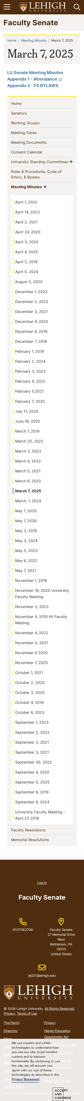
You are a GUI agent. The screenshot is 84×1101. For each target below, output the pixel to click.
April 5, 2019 (26, 261)
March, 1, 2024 (28, 500)
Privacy (9, 1013)
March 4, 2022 (28, 461)
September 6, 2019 (32, 792)
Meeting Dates (31, 132)
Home (11, 40)
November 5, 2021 (31, 642)
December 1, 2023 (31, 291)
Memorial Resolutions (37, 839)
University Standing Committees (39, 161)
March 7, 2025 (28, 490)
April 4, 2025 (26, 251)
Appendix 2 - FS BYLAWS (33, 85)
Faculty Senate (31, 22)
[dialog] (42, 1070)
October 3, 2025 (30, 692)
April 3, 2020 (26, 241)
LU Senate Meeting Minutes (35, 72)
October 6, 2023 (29, 712)
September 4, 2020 (32, 772)
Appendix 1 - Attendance (32, 79)
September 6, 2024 (32, 802)
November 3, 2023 (32, 606)
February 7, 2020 (30, 401)
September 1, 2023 (32, 722)
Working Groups (33, 122)
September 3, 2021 (32, 742)
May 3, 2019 (26, 530)
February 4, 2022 (30, 381)
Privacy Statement (25, 1079)
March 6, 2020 (28, 480)
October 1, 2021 (29, 672)
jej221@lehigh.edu (42, 971)
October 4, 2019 (29, 702)
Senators (26, 113)
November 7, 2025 (31, 662)
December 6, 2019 (31, 331)
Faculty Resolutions (35, 830)
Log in (42, 882)
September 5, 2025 (32, 782)
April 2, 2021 (26, 222)
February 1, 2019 (29, 351)
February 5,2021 (29, 391)
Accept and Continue (59, 1094)
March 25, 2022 (29, 441)
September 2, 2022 (32, 732)
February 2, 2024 (30, 361)
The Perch (11, 1022)
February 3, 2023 (30, 371)
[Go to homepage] (42, 992)
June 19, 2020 (27, 421)
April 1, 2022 (26, 202)
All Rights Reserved (59, 1008)
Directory (11, 1031)
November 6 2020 (31, 652)
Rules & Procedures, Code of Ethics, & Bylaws (36, 174)
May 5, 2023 (26, 550)
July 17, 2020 (26, 411)
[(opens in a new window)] (43, 7)
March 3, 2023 (28, 451)
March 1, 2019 (27, 431)
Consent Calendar (34, 152)
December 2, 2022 (31, 301)
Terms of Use (27, 1013)
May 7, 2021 (25, 570)
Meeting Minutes (33, 40)
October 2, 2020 (30, 682)
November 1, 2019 (31, 580)
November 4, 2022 (31, 632)
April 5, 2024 (26, 271)
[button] (76, 7)
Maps (8, 1038)
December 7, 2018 (31, 341)
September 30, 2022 (33, 762)
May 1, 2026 (26, 520)
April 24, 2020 (27, 231)
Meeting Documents (36, 142)
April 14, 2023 (27, 212)
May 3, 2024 (26, 540)
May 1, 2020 (26, 510)
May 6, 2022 (26, 560)
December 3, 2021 (31, 311)
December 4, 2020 (31, 321)
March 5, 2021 (27, 471)
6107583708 (23, 929)
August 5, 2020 (28, 281)
